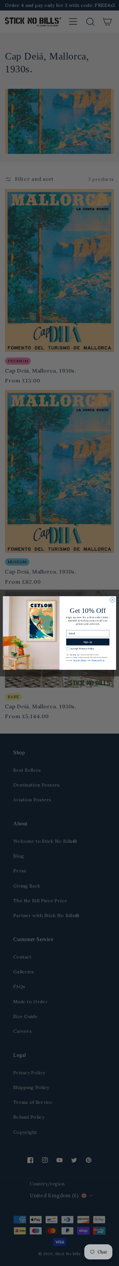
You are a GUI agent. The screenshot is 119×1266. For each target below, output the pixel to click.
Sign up (88, 642)
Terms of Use (97, 660)
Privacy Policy (80, 660)
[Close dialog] (112, 599)
